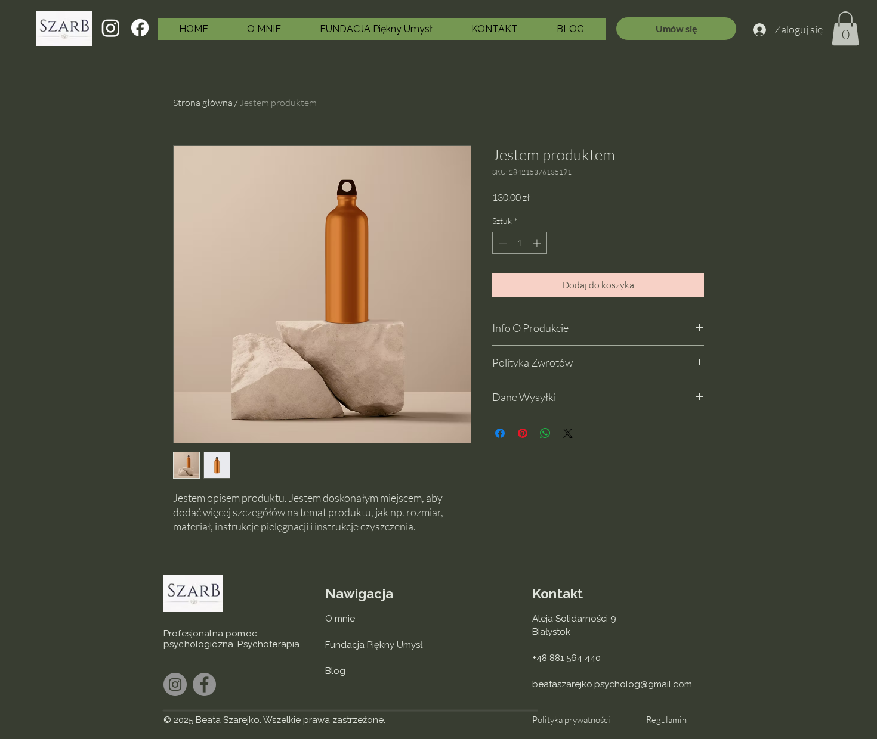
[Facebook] (140, 27)
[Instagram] (110, 27)
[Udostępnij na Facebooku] (500, 433)
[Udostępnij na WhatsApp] (545, 433)
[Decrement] (501, 242)
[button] (845, 28)
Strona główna (203, 102)
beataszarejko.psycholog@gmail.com (612, 684)
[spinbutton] (519, 242)
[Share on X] (568, 433)
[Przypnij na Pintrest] (522, 433)
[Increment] (537, 242)
